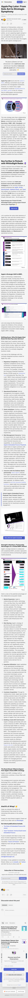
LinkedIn (15, 862)
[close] (24, 951)
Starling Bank (5, 189)
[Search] (25, 923)
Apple (16, 187)
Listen (24, 19)
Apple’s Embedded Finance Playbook (15, 445)
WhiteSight (9, 18)
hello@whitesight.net (7, 856)
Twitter (23, 862)
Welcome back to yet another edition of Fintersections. (10, 931)
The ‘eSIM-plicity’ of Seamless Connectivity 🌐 (8, 946)
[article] (14, 932)
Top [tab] (3, 923)
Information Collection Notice (15, 883)
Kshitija (17, 948)
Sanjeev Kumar (17, 18)
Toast (24, 189)
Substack (7, 995)
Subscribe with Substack (15, 974)
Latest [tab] (6, 923)
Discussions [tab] (12, 923)
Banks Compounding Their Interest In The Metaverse (9, 927)
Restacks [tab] (11, 905)
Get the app (21, 991)
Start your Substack (10, 991)
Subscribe (19, 2)
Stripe (21, 187)
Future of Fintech (13, 841)
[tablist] (7, 905)
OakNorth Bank (14, 189)
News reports (15, 472)
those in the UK (8, 745)
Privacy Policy (16, 981)
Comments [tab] (4, 905)
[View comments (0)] (7, 23)
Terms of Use (21, 881)
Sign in (25, 2)
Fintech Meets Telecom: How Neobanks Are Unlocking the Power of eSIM (10, 942)
